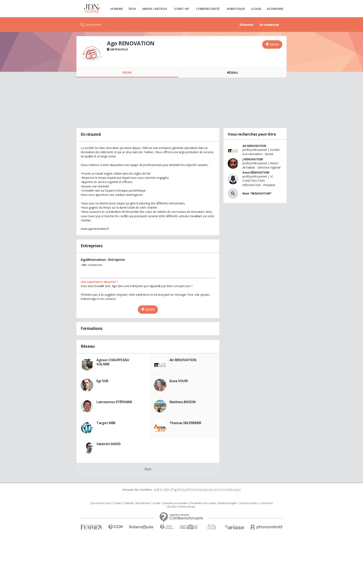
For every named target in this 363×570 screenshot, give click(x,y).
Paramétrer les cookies (203, 503)
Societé (156, 503)
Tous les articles (248, 503)
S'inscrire (246, 24)
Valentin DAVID (108, 444)
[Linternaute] (141, 527)
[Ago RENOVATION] (92, 51)
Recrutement (143, 503)
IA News (116, 9)
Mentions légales (227, 503)
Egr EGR (102, 381)
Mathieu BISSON (183, 402)
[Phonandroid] (266, 527)
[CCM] (115, 527)
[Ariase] (234, 527)
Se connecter (269, 24)
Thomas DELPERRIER (185, 423)
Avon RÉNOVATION (255, 172)
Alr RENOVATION (183, 360)
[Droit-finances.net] (167, 527)
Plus (148, 469)
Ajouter (274, 44)
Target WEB (105, 423)
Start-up (181, 9)
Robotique (236, 9)
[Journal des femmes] (91, 527)
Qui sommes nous (100, 503)
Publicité (128, 503)
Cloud (256, 9)
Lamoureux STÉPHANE (114, 402)
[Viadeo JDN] (211, 527)
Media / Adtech (154, 9)
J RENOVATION (252, 159)
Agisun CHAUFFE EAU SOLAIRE (112, 362)
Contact (117, 503)
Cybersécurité (208, 9)
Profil (127, 73)
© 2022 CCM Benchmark (181, 506)
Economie (275, 9)
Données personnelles (175, 503)
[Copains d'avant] (189, 527)
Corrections (265, 503)
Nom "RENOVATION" (257, 193)
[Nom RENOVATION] (233, 193)
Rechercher (93, 24)
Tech (132, 9)
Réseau (232, 73)
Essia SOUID (179, 381)
